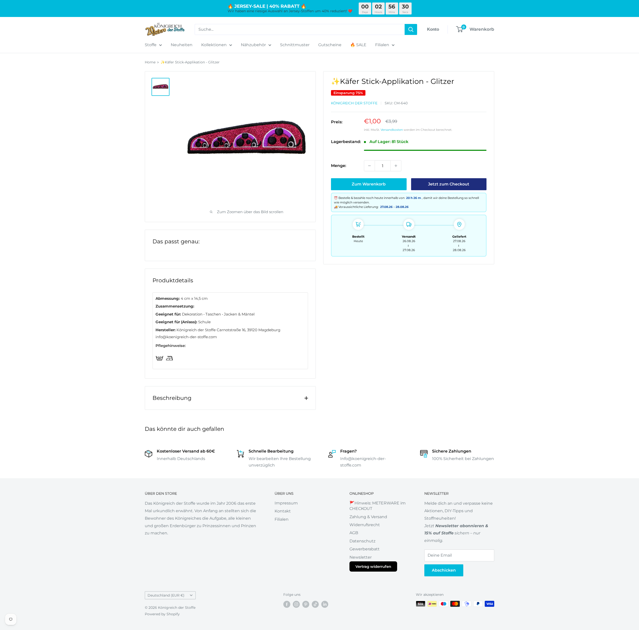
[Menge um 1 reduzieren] (369, 165)
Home (150, 62)
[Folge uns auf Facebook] (286, 604)
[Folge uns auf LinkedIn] (324, 604)
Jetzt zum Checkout (448, 184)
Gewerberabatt (364, 549)
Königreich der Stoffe (354, 103)
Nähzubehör (253, 44)
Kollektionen (214, 44)
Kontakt (283, 511)
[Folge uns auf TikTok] (315, 604)
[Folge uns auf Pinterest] (305, 604)
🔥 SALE (358, 44)
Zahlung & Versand (368, 516)
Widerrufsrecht (364, 524)
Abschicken (444, 570)
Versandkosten (392, 129)
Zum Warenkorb (369, 184)
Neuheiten (181, 44)
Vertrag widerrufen (373, 566)
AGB (353, 532)
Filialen (382, 44)
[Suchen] (411, 29)
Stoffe (151, 44)
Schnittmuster (295, 44)
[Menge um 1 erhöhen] (396, 165)
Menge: (338, 165)
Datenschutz (362, 541)
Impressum (286, 503)
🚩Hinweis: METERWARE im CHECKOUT (377, 506)
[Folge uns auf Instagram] (296, 604)
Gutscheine (329, 44)
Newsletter (360, 557)
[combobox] (300, 29)
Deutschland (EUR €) (166, 595)
